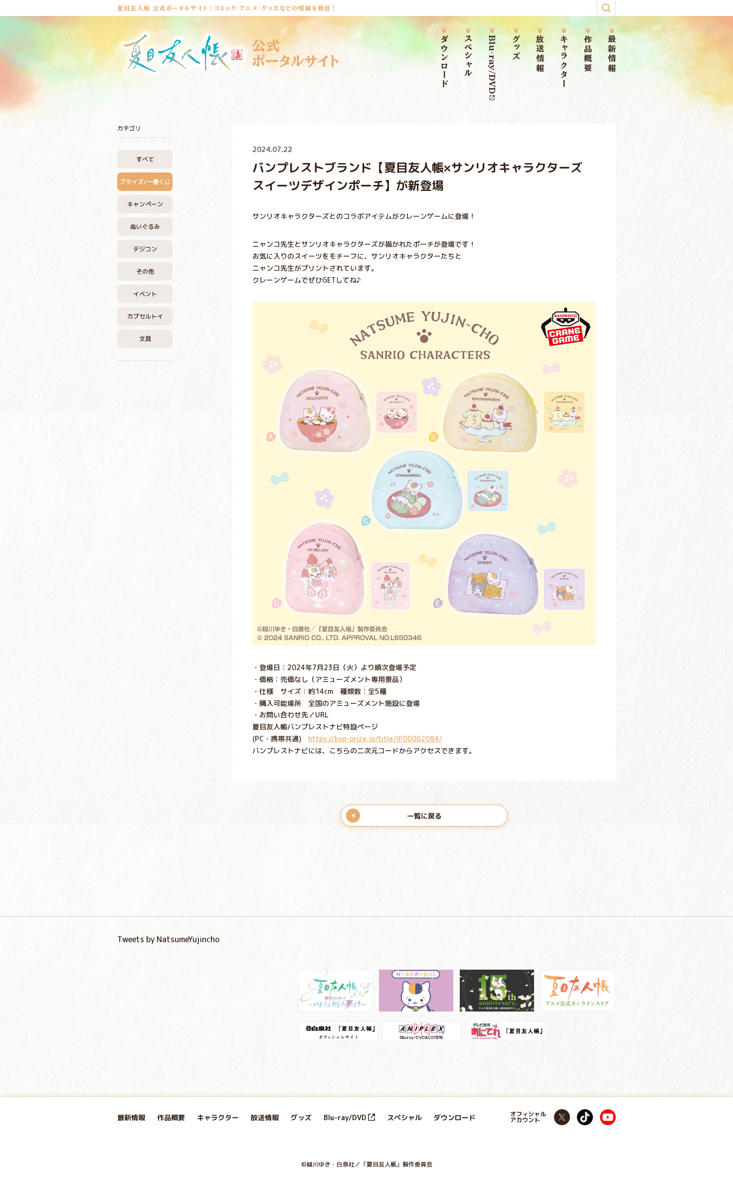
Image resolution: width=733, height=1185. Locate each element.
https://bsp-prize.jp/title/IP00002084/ (375, 738)
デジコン (145, 249)
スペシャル (468, 56)
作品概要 (588, 54)
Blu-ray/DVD (492, 64)
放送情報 (540, 54)
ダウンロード (444, 62)
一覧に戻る (424, 816)
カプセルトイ (145, 316)
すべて (145, 159)
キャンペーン (145, 204)
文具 (145, 339)
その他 (145, 271)
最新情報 (612, 54)
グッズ (516, 48)
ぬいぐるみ (145, 226)
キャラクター (564, 61)
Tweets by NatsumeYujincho (168, 939)
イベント (145, 294)
